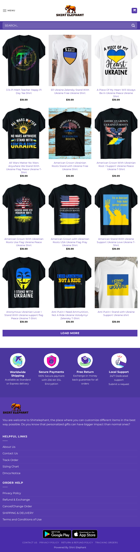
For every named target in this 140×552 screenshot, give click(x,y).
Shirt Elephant (77, 547)
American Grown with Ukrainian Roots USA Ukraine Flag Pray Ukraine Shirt (70, 242)
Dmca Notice (11, 473)
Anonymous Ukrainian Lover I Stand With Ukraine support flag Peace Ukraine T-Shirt (23, 315)
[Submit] (133, 25)
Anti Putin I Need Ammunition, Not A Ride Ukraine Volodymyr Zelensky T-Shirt (70, 315)
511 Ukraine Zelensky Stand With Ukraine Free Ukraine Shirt (70, 91)
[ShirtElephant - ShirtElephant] (70, 10)
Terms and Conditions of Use (22, 519)
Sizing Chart (11, 466)
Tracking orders (106, 542)
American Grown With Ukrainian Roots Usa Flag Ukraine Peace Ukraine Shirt (23, 242)
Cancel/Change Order (17, 506)
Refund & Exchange (16, 499)
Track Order (10, 460)
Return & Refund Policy (77, 542)
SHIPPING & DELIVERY (18, 513)
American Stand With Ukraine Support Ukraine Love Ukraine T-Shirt (116, 242)
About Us (9, 447)
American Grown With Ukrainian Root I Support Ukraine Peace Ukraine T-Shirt (116, 166)
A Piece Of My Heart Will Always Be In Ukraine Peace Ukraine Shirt (116, 93)
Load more (70, 333)
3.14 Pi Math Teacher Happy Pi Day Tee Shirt (24, 91)
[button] (9, 10)
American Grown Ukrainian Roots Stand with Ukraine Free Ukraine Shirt (70, 166)
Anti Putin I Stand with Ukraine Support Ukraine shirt (116, 313)
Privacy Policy (12, 493)
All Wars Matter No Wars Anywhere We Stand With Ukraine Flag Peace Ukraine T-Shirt (24, 167)
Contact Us (10, 453)
